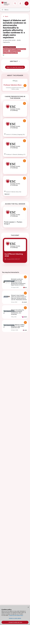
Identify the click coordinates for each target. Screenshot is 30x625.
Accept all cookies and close (15, 622)
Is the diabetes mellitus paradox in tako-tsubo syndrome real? (18, 326)
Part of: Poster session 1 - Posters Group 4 (14, 49)
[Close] (28, 607)
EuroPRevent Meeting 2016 (14, 255)
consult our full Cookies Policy (16, 615)
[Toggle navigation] (27, 3)
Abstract (7, 194)
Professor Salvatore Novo (13, 85)
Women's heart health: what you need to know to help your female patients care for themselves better (19, 297)
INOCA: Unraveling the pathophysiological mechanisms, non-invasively (17, 312)
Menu (6, 10)
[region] (15, 615)
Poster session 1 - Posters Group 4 (13, 223)
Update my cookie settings (15, 618)
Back (6, 16)
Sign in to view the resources (15, 67)
